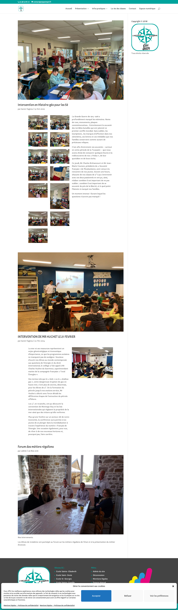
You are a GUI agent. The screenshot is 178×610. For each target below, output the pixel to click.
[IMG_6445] (38, 198)
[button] (173, 586)
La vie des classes (118, 9)
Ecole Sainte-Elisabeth (66, 571)
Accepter (96, 596)
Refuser (127, 596)
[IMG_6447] (38, 226)
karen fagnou (27, 109)
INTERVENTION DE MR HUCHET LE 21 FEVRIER (46, 337)
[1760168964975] (59, 164)
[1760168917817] (38, 130)
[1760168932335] (59, 130)
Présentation (81, 9)
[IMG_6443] (38, 181)
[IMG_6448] (59, 226)
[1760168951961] (59, 147)
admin (24, 451)
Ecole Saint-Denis (64, 575)
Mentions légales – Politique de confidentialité (21, 605)
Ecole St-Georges (64, 579)
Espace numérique (147, 9)
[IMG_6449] (38, 243)
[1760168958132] (38, 164)
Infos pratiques (98, 9)
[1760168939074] (38, 147)
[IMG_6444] (59, 181)
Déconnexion (98, 575)
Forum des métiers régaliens (36, 447)
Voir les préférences (159, 596)
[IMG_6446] (59, 209)
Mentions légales (100, 579)
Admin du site (99, 571)
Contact (132, 9)
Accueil (69, 9)
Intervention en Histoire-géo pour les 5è (43, 105)
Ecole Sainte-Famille (65, 583)
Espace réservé (99, 583)
